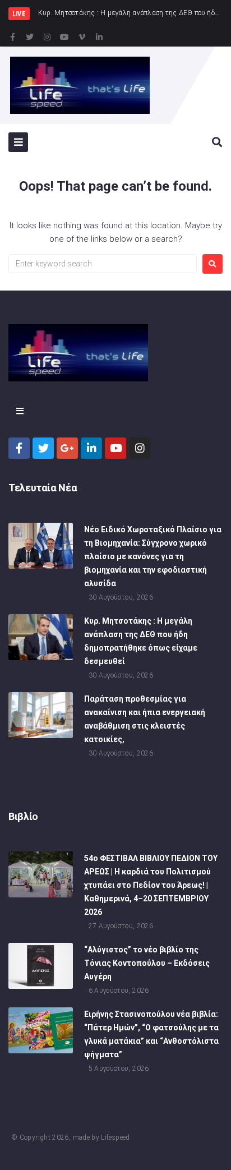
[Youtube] (64, 37)
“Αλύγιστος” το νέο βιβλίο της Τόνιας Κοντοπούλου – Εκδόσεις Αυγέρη (147, 963)
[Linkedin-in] (99, 37)
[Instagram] (47, 37)
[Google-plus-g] (67, 448)
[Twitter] (30, 37)
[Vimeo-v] (82, 37)
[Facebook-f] (12, 37)
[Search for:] (102, 263)
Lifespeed (115, 1137)
